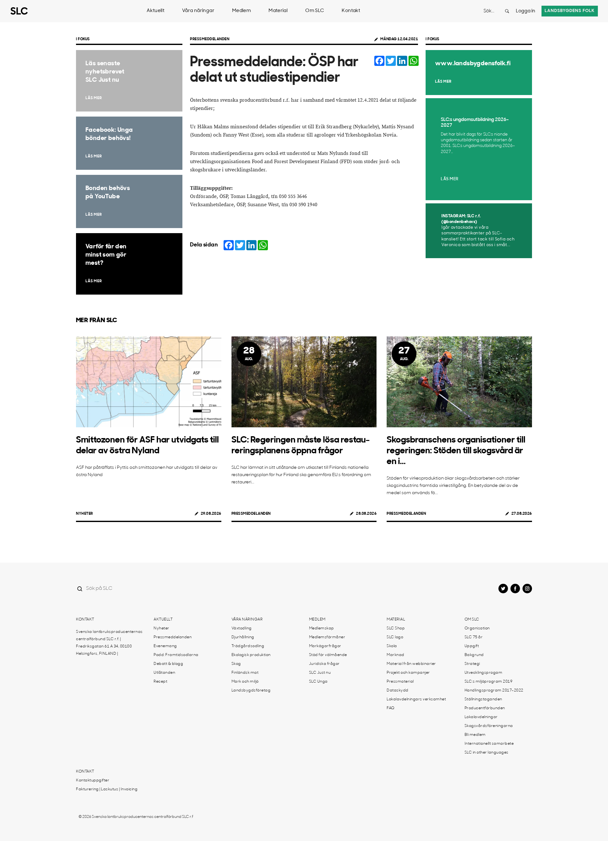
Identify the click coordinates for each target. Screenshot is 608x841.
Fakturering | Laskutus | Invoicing (106, 789)
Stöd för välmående (328, 655)
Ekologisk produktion (251, 655)
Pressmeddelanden (209, 39)
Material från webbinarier (411, 664)
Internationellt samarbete (489, 744)
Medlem (241, 11)
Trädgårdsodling (247, 646)
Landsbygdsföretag (251, 690)
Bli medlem (475, 735)
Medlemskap (321, 628)
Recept (160, 682)
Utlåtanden (164, 673)
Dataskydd (397, 690)
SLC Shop (396, 628)
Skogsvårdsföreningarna (489, 726)
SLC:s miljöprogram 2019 (489, 682)
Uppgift (472, 646)
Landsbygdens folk (570, 11)
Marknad (395, 655)
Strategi (472, 664)
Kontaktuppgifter (92, 780)
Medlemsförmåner (327, 637)
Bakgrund (474, 655)
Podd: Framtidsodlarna (176, 655)
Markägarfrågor (325, 646)
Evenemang (165, 646)
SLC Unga (318, 682)
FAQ (391, 708)
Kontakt (351, 11)
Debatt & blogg (168, 664)
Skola (392, 646)
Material (278, 11)
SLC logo (395, 637)
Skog (236, 664)
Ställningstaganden (483, 699)
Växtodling (241, 628)
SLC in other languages (487, 753)
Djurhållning (242, 637)
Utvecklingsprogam (484, 673)
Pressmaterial (400, 682)
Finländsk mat (245, 673)
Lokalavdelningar (481, 717)
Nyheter (84, 514)
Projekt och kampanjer (408, 673)
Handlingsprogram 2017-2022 (494, 690)
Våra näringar (198, 11)
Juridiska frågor (324, 664)
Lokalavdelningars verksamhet (416, 699)
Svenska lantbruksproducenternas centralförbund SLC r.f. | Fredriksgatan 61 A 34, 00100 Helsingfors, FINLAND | (109, 643)
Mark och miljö (245, 682)
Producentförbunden (485, 708)
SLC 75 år (474, 637)
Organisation (477, 628)
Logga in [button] (525, 11)
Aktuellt (155, 11)
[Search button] (507, 11)
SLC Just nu (320, 673)
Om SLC (314, 11)
